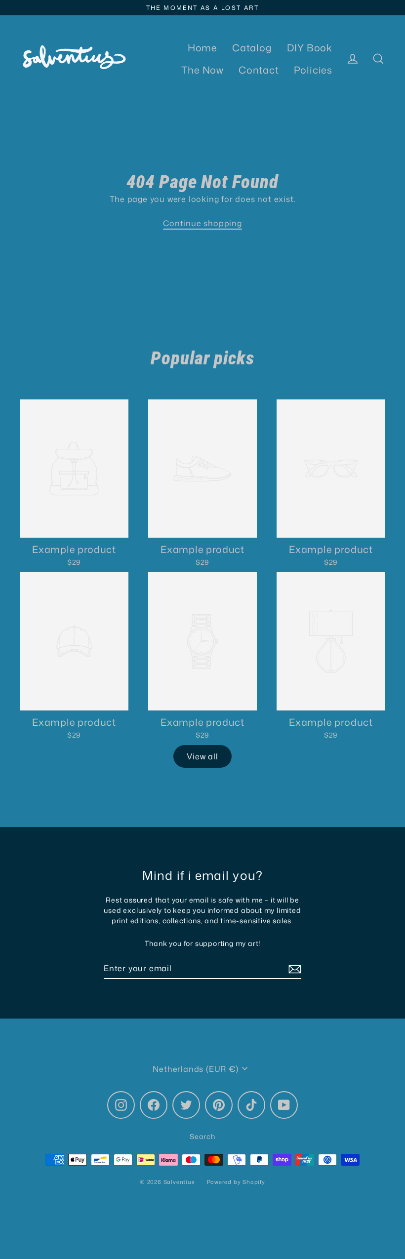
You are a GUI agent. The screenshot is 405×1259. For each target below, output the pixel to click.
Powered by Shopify (236, 1182)
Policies (313, 70)
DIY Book (309, 47)
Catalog (252, 47)
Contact (259, 70)
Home (202, 47)
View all (202, 756)
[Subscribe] (293, 968)
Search (202, 1136)
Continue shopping (202, 223)
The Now (202, 70)
